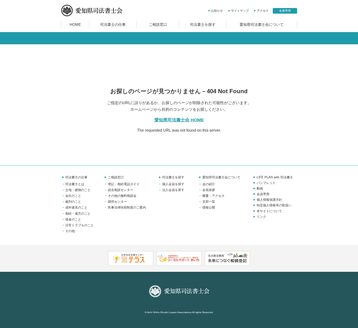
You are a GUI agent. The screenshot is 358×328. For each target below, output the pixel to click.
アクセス (263, 10)
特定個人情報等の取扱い (274, 205)
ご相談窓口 (158, 24)
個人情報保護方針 (269, 199)
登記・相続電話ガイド (124, 184)
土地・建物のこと (78, 190)
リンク (261, 217)
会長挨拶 (208, 190)
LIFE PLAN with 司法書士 (275, 177)
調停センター (117, 201)
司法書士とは (74, 184)
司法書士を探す (203, 24)
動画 (260, 188)
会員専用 (285, 10)
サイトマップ (240, 10)
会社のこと (73, 196)
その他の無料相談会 (122, 196)
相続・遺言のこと (78, 213)
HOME (75, 24)
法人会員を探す (173, 190)
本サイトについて (269, 211)
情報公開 (208, 207)
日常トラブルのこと (79, 225)
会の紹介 (208, 184)
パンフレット (266, 183)
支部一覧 (208, 201)
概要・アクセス (213, 196)
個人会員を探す (173, 184)
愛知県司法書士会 (91, 10)
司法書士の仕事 (113, 24)
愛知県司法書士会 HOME (179, 120)
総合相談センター (120, 190)
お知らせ (217, 10)
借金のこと (73, 219)
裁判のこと (73, 201)
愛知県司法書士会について (261, 24)
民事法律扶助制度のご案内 (127, 207)
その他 (70, 231)
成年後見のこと (76, 207)
